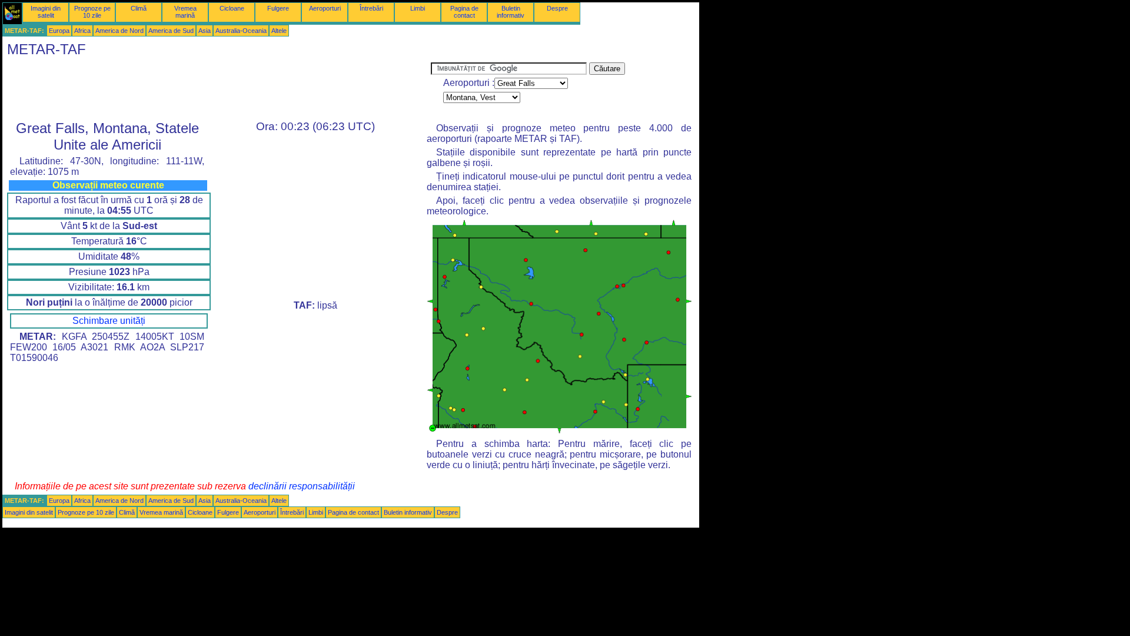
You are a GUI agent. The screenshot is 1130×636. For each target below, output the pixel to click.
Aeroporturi (325, 8)
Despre (557, 8)
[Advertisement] (216, 88)
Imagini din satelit (46, 12)
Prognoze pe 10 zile (92, 12)
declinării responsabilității (301, 486)
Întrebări (371, 8)
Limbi (417, 8)
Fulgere (278, 8)
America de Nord (119, 30)
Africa (82, 30)
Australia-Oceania (241, 30)
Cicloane (232, 8)
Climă (139, 8)
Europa (59, 30)
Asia (204, 30)
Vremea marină (185, 12)
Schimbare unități (108, 321)
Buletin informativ (510, 12)
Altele (279, 30)
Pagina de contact (464, 12)
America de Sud (171, 30)
